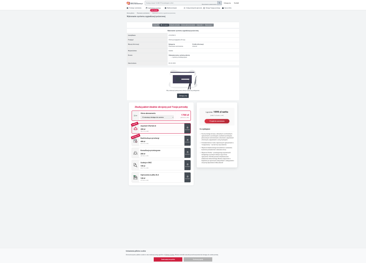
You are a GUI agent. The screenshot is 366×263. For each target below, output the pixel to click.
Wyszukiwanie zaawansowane (209, 4)
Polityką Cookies (169, 254)
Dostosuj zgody (198, 259)
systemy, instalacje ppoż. (179, 57)
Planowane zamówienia (143, 13)
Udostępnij (165, 25)
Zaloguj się (183, 96)
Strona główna (130, 13)
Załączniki (200, 25)
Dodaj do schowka (175, 25)
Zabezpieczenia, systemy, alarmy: (179, 55)
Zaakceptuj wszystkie (168, 259)
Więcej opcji (208, 25)
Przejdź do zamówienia (217, 121)
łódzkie (171, 50)
